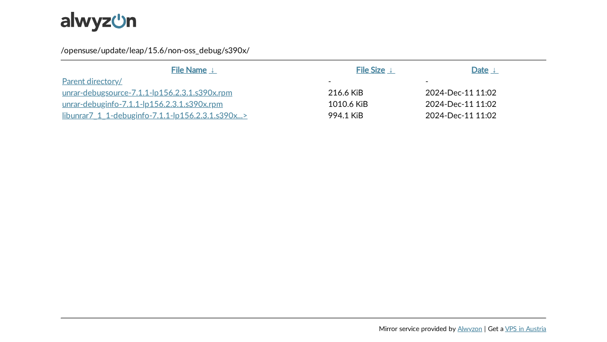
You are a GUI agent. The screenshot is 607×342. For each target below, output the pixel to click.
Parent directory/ (92, 81)
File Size (370, 70)
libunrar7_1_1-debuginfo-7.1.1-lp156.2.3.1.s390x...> (155, 116)
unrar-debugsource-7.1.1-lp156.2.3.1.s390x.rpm (147, 93)
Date (479, 70)
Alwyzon (470, 329)
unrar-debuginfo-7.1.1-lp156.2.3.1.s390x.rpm (142, 104)
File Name (189, 70)
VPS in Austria (525, 329)
